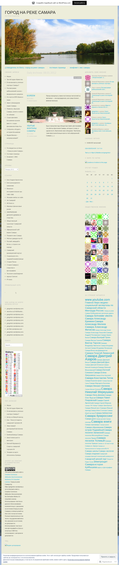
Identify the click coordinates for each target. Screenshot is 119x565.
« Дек (87, 201)
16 (87, 190)
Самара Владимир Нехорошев (101, 348)
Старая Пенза (11, 262)
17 (91, 190)
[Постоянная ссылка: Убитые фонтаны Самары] (54, 115)
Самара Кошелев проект (93, 381)
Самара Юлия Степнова (99, 410)
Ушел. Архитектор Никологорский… (101, 112)
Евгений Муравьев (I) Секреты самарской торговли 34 (13, 446)
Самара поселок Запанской (98, 431)
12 (99, 186)
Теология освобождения (15, 273)
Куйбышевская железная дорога (102, 313)
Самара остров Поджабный (98, 428)
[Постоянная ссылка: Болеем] (54, 85)
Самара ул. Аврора (91, 446)
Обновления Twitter (93, 148)
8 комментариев (32, 101)
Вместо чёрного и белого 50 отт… (101, 106)
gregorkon (95, 111)
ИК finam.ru (10, 203)
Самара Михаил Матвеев (97, 385)
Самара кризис (104, 425)
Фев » (91, 201)
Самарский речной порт (96, 458)
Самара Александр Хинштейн (95, 332)
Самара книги (101, 421)
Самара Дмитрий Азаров (98, 357)
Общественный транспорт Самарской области (14, 224)
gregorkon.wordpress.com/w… (16, 308)
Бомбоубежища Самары (15, 435)
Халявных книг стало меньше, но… (101, 124)
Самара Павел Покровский (97, 399)
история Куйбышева (94, 466)
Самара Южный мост (92, 408)
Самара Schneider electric (98, 315)
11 (95, 186)
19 (99, 190)
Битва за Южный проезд (15, 417)
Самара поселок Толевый (95, 439)
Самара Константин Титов (99, 377)
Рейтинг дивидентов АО (14, 238)
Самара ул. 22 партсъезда (106, 443)
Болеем (31, 95)
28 (108, 194)
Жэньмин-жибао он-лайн (15, 197)
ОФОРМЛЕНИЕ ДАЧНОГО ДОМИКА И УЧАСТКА (14, 215)
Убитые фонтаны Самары (31, 128)
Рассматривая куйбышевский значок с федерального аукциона (15, 91)
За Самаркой (11, 200)
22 (112, 190)
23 (87, 194)
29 (112, 194)
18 (95, 190)
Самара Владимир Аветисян (96, 344)
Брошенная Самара (76, 108)
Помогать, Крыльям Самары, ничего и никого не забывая (15, 111)
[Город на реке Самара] (59, 43)
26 (99, 194)
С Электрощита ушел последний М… (102, 95)
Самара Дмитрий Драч (99, 362)
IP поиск (9, 279)
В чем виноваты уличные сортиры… (103, 82)
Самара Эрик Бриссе (105, 405)
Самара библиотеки (103, 413)
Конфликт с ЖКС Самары (80, 68)
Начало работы (79, 3)
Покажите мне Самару (14, 235)
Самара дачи (90, 418)
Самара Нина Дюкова (95, 394)
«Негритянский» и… (98, 77)
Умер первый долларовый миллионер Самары (15, 429)
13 (103, 186)
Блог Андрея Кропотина (15, 180)
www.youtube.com (97, 299)
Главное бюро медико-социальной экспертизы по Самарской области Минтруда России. (99, 306)
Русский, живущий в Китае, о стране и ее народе (13, 244)
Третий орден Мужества (15, 79)
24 (91, 194)
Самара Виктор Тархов (98, 341)
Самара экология (106, 451)
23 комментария (32, 136)
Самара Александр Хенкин (103, 330)
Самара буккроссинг (99, 415)
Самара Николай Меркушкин (99, 390)
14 (108, 186)
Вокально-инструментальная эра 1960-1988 (14, 191)
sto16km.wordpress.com (14, 329)
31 (91, 198)
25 (95, 194)
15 (112, 186)
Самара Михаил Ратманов (93, 389)
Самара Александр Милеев (95, 322)
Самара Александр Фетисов (96, 328)
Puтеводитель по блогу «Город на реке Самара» (25, 68)
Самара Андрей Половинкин (98, 333)
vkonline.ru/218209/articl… (15, 311)
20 (103, 190)
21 (108, 190)
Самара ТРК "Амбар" (91, 405)
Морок (9, 76)
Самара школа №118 (102, 448)
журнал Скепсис (12, 276)
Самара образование (94, 427)
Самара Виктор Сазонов (93, 340)
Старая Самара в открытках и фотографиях (12, 268)
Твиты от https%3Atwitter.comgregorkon (97, 153)
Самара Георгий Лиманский (99, 352)
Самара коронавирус (92, 424)
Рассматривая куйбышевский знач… (101, 88)
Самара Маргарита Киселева (99, 383)
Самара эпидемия (92, 453)
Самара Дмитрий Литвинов (94, 365)
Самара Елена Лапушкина (95, 373)
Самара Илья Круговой (103, 375)
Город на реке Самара (30, 12)
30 (87, 198)
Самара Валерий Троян (100, 337)
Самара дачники (101, 419)
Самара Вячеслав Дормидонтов (96, 350)
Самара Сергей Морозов (102, 403)
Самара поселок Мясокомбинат (97, 433)
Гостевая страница (57, 68)
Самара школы (91, 451)
